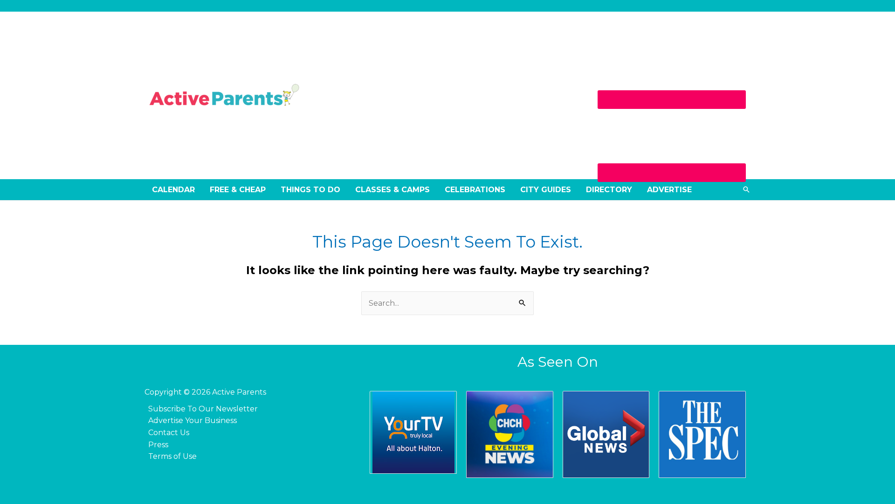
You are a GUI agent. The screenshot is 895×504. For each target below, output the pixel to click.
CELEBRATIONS (475, 189)
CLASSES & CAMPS (392, 189)
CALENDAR (173, 189)
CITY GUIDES (545, 189)
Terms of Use (172, 456)
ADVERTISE (669, 189)
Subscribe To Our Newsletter (203, 408)
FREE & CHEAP (238, 189)
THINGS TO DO (310, 189)
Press (158, 444)
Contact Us (168, 432)
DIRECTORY (609, 189)
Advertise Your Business (192, 420)
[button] (746, 189)
